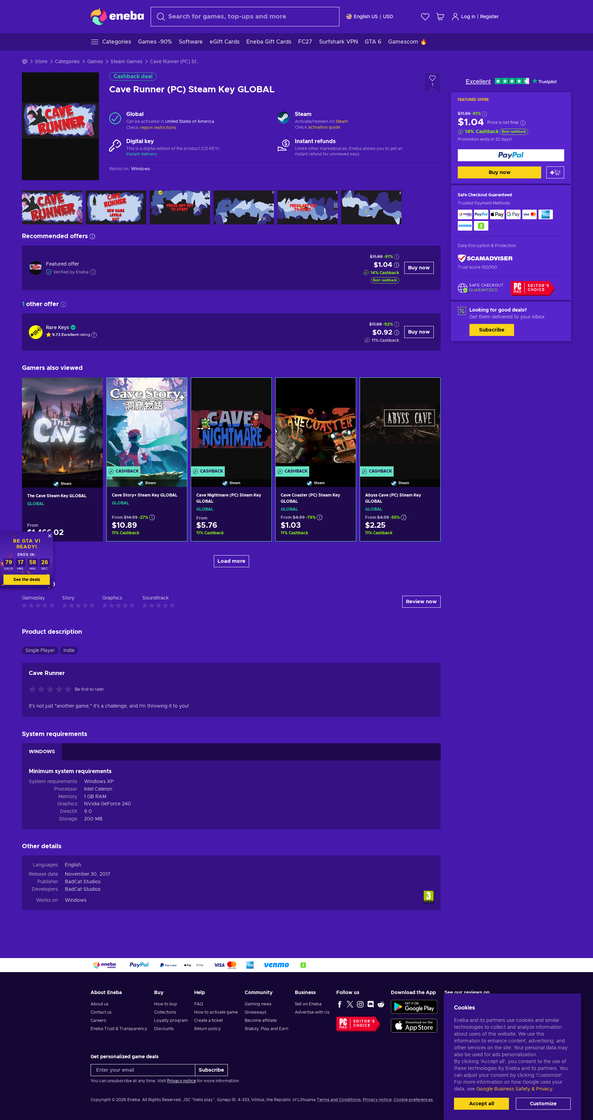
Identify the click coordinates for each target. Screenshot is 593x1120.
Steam (342, 121)
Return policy (207, 1029)
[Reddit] (380, 1004)
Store (41, 61)
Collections (165, 1012)
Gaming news (258, 1004)
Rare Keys (57, 327)
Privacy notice (181, 1081)
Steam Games (126, 61)
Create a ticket (208, 1020)
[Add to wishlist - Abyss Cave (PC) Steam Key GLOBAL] (428, 389)
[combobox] (245, 16)
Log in (468, 16)
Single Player (40, 650)
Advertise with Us (312, 1012)
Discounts (164, 1029)
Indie (68, 650)
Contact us (101, 1012)
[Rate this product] (52, 690)
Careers (98, 1020)
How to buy (165, 1004)
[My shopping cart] (440, 16)
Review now (421, 601)
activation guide (324, 127)
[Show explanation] (94, 335)
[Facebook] (339, 1004)
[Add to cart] (555, 172)
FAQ (198, 1004)
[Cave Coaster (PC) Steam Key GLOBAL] (316, 424)
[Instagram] (360, 1004)
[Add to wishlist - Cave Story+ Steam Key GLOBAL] (175, 389)
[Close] (50, 535)
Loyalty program (171, 1020)
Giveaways (255, 1012)
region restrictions (158, 128)
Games (95, 61)
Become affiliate (261, 1020)
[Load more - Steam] (284, 118)
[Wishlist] (425, 16)
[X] (350, 1004)
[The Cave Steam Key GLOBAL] (62, 423)
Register (489, 16)
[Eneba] (117, 16)
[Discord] (370, 1004)
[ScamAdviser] (485, 258)
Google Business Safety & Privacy (514, 1089)
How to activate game (216, 1012)
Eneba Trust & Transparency (119, 1029)
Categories (67, 61)
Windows (75, 900)
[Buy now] (511, 155)
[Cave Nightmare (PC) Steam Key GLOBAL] (231, 424)
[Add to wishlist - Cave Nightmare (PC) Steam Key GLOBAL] (260, 389)
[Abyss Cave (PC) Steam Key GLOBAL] (400, 424)
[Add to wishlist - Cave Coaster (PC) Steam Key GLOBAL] (344, 389)
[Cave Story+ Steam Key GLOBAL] (147, 424)
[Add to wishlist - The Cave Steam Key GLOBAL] (91, 388)
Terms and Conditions (339, 1100)
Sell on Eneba (308, 1004)
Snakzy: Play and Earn (266, 1029)
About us (99, 1004)
